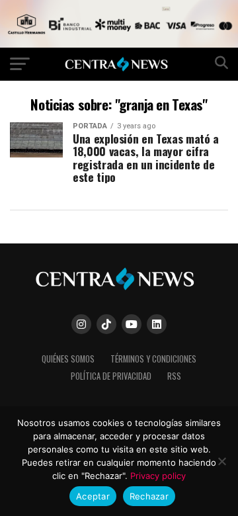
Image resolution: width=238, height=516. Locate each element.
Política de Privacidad (111, 376)
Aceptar (93, 496)
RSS (174, 376)
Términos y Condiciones (153, 359)
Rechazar (149, 496)
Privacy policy (158, 475)
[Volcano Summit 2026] (119, 44)
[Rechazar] (221, 461)
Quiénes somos (68, 359)
